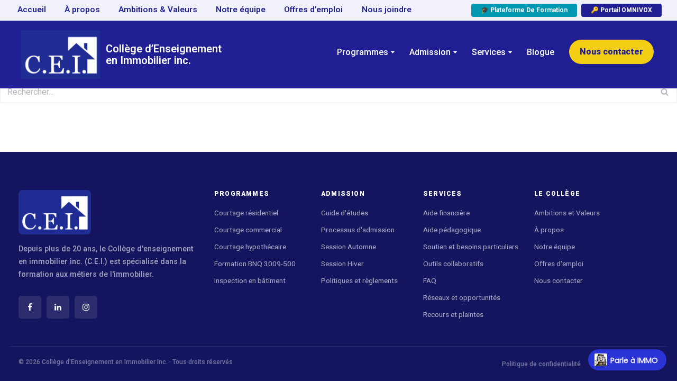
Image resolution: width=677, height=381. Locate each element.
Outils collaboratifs (453, 263)
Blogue (540, 52)
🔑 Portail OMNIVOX (621, 10)
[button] (393, 52)
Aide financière (446, 212)
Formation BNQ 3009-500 (255, 263)
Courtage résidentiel (246, 212)
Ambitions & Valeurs (157, 9)
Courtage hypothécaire (250, 246)
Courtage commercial (248, 229)
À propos (82, 9)
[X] (58, 307)
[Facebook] (30, 307)
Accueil (31, 9)
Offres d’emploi (313, 9)
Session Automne (348, 246)
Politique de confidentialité (541, 364)
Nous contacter (611, 52)
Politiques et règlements (359, 280)
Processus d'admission (358, 229)
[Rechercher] (665, 91)
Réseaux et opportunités (461, 297)
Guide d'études (344, 212)
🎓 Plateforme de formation (524, 10)
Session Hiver (342, 263)
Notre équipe (241, 9)
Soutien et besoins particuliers (470, 246)
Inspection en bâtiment (250, 280)
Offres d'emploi (558, 263)
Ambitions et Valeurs (567, 212)
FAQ (429, 280)
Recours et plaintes (453, 314)
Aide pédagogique (452, 229)
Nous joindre (386, 9)
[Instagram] (86, 307)
